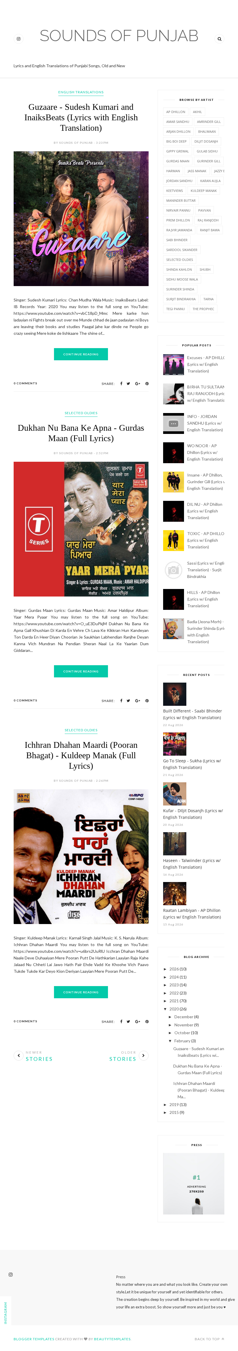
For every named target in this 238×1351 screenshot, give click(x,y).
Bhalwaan (207, 131)
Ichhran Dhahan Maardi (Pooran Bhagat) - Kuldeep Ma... (199, 1090)
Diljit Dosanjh (206, 141)
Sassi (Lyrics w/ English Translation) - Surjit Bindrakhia (207, 570)
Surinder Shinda (180, 289)
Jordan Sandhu (179, 181)
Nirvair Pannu (178, 210)
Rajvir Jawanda (179, 230)
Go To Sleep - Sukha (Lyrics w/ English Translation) (192, 764)
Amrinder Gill (209, 121)
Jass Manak (197, 171)
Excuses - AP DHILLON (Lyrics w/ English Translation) (208, 364)
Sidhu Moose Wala (182, 279)
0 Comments (25, 383)
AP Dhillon (175, 112)
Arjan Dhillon (178, 131)
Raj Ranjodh (208, 220)
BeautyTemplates (112, 1339)
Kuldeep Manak (204, 190)
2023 (174, 984)
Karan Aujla (210, 181)
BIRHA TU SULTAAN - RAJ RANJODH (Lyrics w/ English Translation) (207, 393)
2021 (174, 1000)
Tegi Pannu (175, 309)
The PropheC (203, 309)
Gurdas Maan (177, 161)
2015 (174, 1112)
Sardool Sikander (181, 250)
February (182, 1040)
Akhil (197, 112)
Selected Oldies (81, 413)
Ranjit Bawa (210, 230)
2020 (174, 1008)
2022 (174, 992)
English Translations (81, 92)
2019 (174, 1104)
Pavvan (204, 210)
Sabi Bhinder (176, 240)
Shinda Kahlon (179, 269)
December (183, 1016)
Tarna (208, 299)
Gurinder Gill (209, 161)
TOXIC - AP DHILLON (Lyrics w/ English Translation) (207, 540)
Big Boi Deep (176, 141)
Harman (173, 171)
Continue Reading (81, 354)
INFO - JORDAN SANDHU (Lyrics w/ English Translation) (205, 423)
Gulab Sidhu (207, 151)
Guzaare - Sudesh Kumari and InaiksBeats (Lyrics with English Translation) (81, 117)
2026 (174, 968)
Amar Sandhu (177, 121)
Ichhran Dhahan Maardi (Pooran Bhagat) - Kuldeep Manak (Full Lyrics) (81, 755)
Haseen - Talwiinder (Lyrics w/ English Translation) (192, 864)
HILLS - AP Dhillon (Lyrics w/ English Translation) (203, 599)
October (182, 1032)
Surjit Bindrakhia (181, 299)
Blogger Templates (34, 1339)
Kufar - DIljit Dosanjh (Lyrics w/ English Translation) (193, 814)
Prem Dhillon (178, 220)
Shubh (205, 269)
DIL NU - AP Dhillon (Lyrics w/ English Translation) (204, 511)
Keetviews (174, 190)
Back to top (208, 1339)
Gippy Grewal (177, 151)
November (183, 1024)
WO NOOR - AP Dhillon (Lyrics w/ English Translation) (205, 452)
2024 (174, 976)
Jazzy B (219, 171)
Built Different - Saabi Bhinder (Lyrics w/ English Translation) (192, 714)
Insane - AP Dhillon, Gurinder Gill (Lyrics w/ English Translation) (207, 481)
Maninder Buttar (181, 200)
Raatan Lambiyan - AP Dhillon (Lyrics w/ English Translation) (192, 914)
